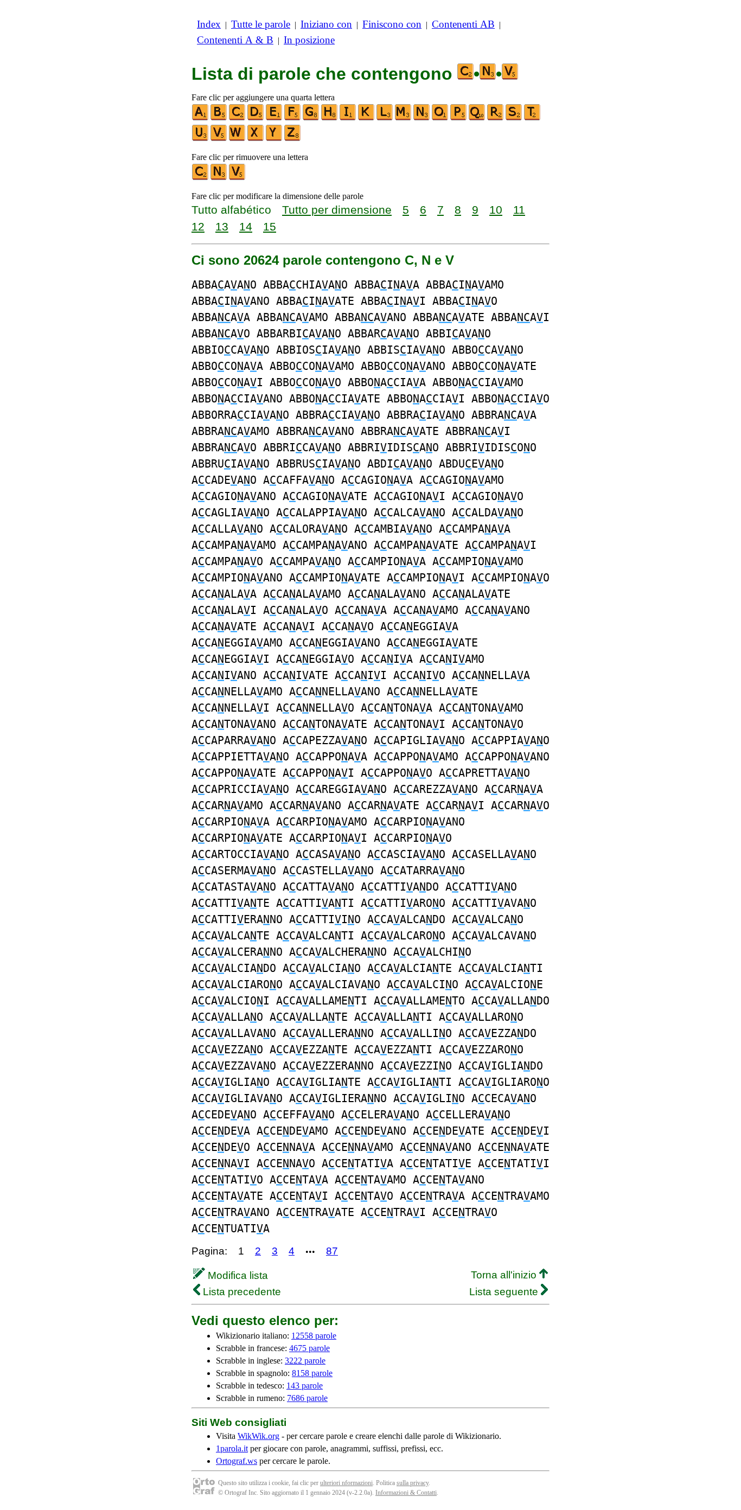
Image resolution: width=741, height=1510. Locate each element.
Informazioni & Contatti (406, 1492)
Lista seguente (505, 1291)
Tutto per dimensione (337, 209)
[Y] (274, 138)
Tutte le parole (260, 24)
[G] (311, 118)
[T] (532, 118)
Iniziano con (326, 24)
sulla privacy (413, 1483)
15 (269, 226)
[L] (385, 118)
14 (245, 226)
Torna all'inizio (505, 1275)
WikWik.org (258, 1436)
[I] (348, 118)
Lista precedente (240, 1291)
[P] (459, 118)
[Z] (293, 138)
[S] (514, 118)
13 (221, 226)
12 (198, 226)
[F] (293, 118)
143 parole (304, 1385)
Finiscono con (391, 24)
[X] (256, 138)
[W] (237, 138)
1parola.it (232, 1448)
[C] (237, 118)
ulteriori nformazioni (346, 1483)
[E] (274, 118)
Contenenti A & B (235, 40)
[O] (440, 118)
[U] (200, 138)
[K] (366, 118)
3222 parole (305, 1360)
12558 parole (313, 1335)
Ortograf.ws (236, 1461)
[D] (256, 118)
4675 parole (309, 1348)
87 (332, 1251)
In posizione (309, 40)
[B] (219, 118)
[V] (219, 138)
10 (495, 209)
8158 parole (312, 1373)
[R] (496, 118)
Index (209, 24)
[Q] (477, 118)
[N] (422, 118)
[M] (403, 118)
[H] (330, 118)
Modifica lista (236, 1275)
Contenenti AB (463, 24)
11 (519, 209)
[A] (200, 118)
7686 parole (307, 1398)
